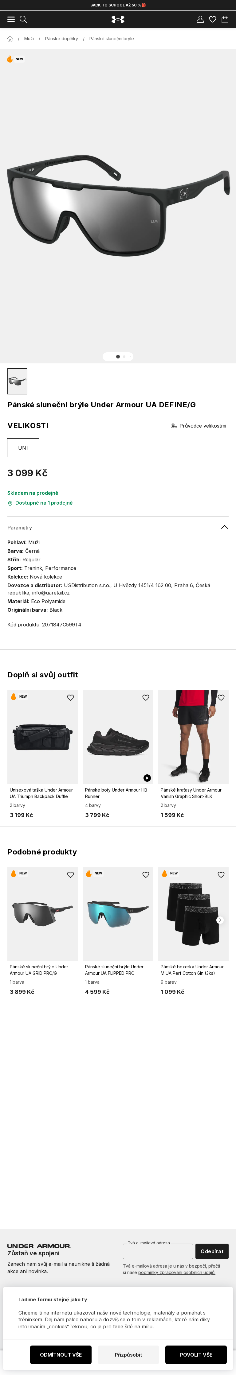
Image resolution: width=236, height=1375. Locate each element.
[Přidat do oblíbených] (70, 698)
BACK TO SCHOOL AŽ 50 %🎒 (118, 5)
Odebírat (212, 1251)
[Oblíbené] (212, 19)
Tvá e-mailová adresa (149, 1242)
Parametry (19, 528)
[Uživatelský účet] (200, 19)
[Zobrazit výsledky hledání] (23, 19)
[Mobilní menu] (11, 19)
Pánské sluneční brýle (111, 38)
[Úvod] (10, 38)
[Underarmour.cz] (118, 19)
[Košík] (225, 19)
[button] (118, 356)
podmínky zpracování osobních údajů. (176, 1272)
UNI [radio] (23, 448)
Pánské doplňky (61, 38)
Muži (29, 38)
